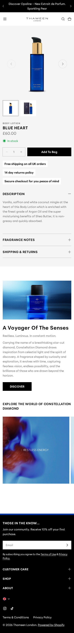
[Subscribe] (67, 545)
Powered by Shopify (51, 625)
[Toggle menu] (5, 19)
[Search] (63, 19)
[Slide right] (62, 64)
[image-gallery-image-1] (36, 450)
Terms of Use (48, 554)
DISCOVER (17, 386)
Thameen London (24, 625)
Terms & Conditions (16, 617)
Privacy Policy (42, 617)
